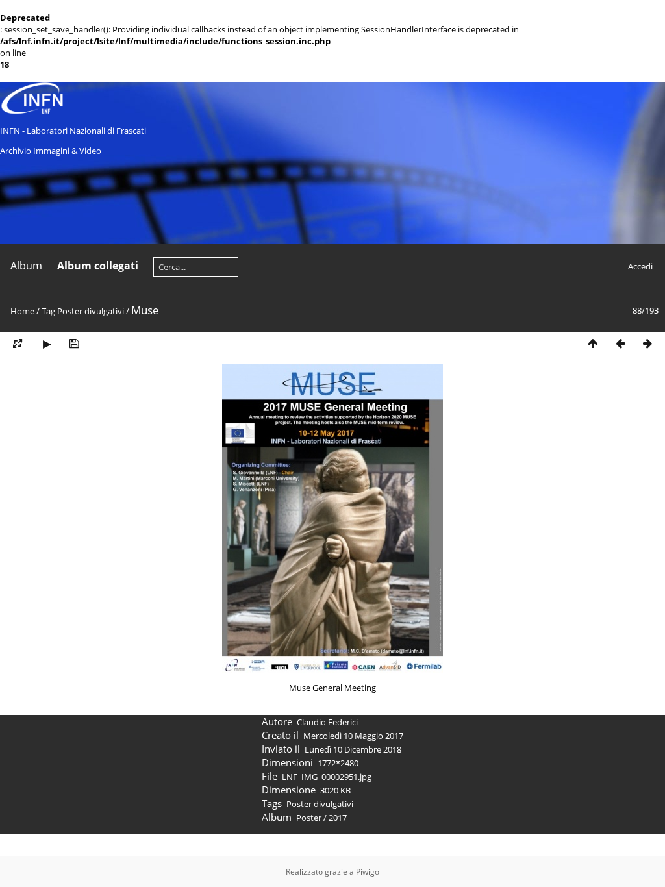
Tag (48, 311)
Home (22, 311)
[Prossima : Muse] (647, 343)
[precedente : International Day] (620, 343)
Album (26, 265)
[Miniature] (593, 343)
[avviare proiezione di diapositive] (46, 343)
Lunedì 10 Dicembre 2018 (353, 749)
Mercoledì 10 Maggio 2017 (353, 736)
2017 (338, 817)
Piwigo (367, 871)
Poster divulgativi (90, 311)
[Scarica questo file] (74, 343)
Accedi (640, 266)
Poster (308, 817)
